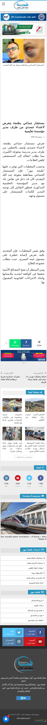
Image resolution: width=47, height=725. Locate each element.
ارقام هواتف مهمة (37, 573)
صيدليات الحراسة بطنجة (35, 563)
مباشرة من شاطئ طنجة (35, 578)
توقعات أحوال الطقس (35, 568)
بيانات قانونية (38, 605)
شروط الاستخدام (37, 600)
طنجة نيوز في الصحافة (35, 610)
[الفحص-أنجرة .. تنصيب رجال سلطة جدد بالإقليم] (35, 405)
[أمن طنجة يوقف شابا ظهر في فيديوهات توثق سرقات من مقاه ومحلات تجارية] (12, 433)
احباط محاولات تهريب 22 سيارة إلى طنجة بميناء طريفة (36, 379)
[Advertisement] (23, 92)
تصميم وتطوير (25, 718)
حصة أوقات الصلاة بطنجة (35, 558)
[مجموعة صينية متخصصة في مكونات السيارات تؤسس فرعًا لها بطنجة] (12, 405)
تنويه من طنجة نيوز (36, 615)
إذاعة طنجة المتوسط (36, 583)
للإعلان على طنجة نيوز (35, 620)
